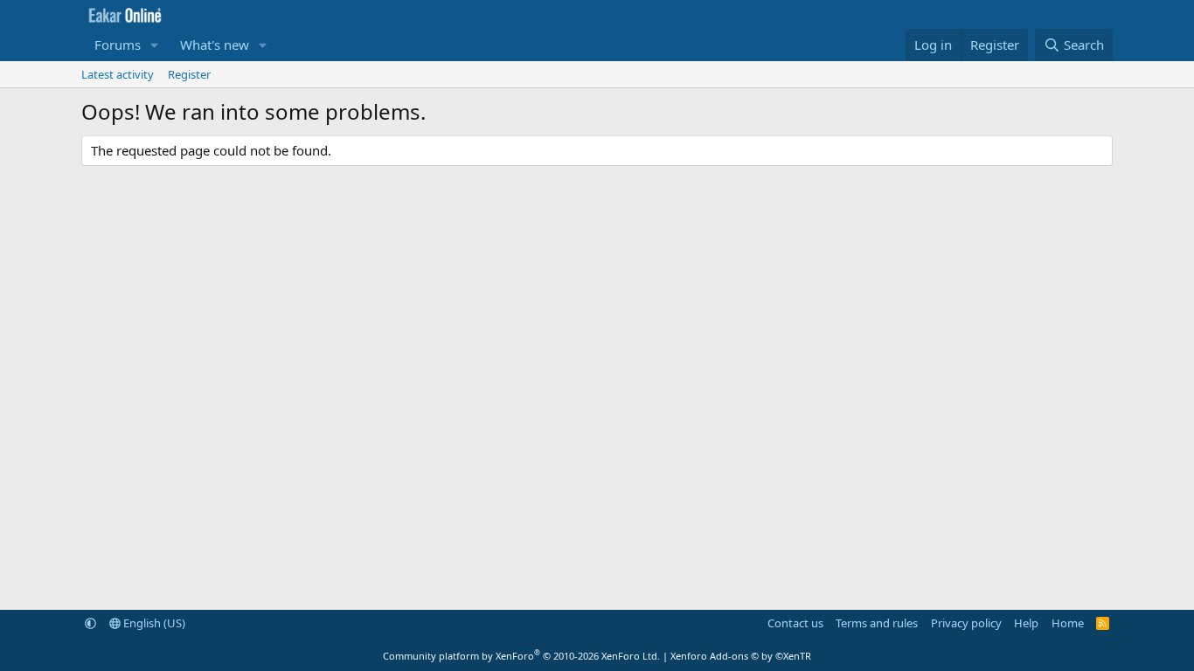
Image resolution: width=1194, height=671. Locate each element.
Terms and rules (877, 623)
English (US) (153, 623)
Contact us (795, 623)
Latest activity (117, 74)
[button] (154, 45)
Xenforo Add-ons (740, 655)
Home (1068, 623)
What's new (214, 44)
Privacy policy (966, 623)
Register (189, 74)
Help (1026, 623)
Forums (117, 44)
